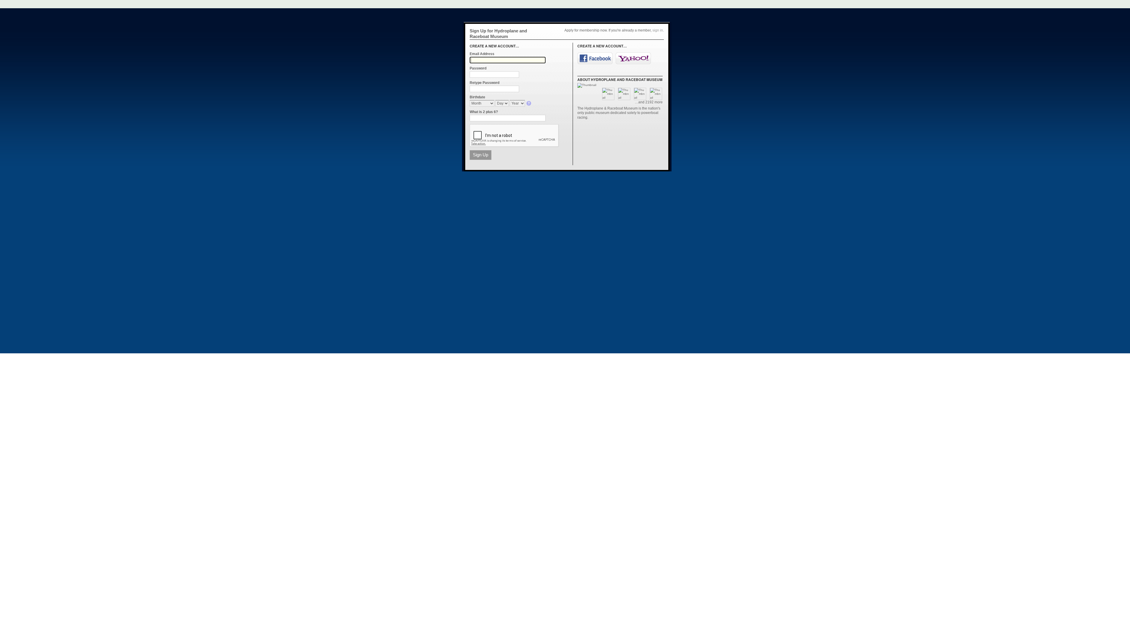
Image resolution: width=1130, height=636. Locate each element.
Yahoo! (633, 58)
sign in (657, 30)
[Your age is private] (529, 104)
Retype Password (484, 83)
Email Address (482, 54)
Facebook (595, 58)
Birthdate (477, 97)
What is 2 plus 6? (484, 112)
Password (478, 68)
